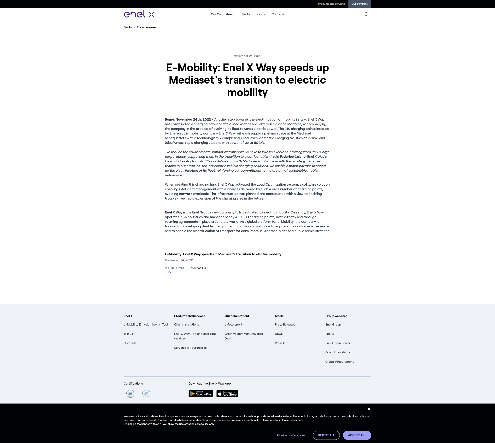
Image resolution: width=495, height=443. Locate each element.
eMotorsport (233, 324)
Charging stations (186, 324)
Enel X (128, 316)
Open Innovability (337, 352)
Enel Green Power (337, 343)
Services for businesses (190, 348)
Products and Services (189, 316)
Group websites (336, 316)
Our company (360, 3)
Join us (260, 14)
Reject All (326, 435)
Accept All (357, 435)
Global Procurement (339, 361)
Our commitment (237, 316)
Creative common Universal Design (244, 336)
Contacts (278, 14)
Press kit (281, 343)
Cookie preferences (291, 435)
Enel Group (333, 324)
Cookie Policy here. (292, 420)
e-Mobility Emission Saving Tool (146, 324)
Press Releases (285, 324)
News (278, 334)
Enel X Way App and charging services (195, 336)
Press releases (146, 27)
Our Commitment (223, 14)
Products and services (331, 3)
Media (246, 14)
